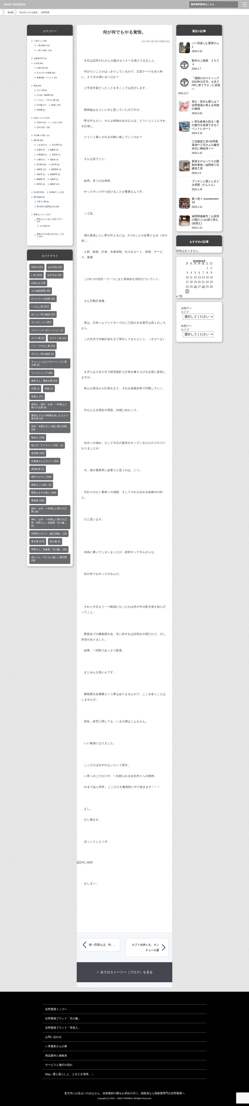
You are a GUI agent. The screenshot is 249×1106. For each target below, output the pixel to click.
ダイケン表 (58, 338)
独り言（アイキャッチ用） (47, 445)
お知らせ (38, 283)
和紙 (49, 388)
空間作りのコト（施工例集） (49, 533)
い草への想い (44, 50)
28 (203, 286)
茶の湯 (55, 541)
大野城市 (42, 155)
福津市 (41, 174)
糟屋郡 (41, 179)
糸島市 (54, 179)
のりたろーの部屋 (46, 73)
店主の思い (43, 127)
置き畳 (37, 541)
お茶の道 (42, 68)
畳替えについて (42, 215)
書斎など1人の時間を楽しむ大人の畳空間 (49, 417)
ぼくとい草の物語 (43, 314)
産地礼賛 (37, 469)
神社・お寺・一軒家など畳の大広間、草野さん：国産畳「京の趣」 (49, 522)
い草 (36, 275)
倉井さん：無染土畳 (44, 380)
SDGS (41, 122)
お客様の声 (40, 58)
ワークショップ (41, 373)
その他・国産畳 (45, 95)
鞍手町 (41, 184)
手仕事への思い (41, 135)
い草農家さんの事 (56, 1046)
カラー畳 (42, 90)
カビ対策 (45, 226)
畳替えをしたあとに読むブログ (49, 220)
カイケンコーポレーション (47, 330)
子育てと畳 (43, 202)
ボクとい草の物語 (42, 354)
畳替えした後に (41, 484)
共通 (35, 388)
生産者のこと (56, 192)
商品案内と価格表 (56, 1055)
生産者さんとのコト (45, 461)
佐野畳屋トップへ (56, 1009)
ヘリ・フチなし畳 (43, 346)
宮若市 (56, 155)
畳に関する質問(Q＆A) (48, 207)
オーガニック (41, 322)
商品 (37, 86)
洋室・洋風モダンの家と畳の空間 (49, 428)
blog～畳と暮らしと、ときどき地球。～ (69, 1074)
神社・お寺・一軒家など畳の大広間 (49, 510)
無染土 (56, 105)
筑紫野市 (55, 174)
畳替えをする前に (43, 492)
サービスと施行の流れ (59, 1064)
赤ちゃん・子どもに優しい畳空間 (49, 559)
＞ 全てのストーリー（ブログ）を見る (124, 972)
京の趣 (41, 105)
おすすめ (54, 275)
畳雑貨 (37, 500)
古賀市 (41, 150)
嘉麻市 (54, 150)
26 (195, 286)
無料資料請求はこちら (203, 4)
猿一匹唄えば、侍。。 (102, 944)
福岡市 (41, 169)
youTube (55, 267)
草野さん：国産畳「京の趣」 (49, 549)
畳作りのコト (41, 476)
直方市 (55, 164)
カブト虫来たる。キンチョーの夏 (145, 947)
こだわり (56, 122)
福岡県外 (56, 169)
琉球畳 (41, 110)
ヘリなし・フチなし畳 (48, 100)
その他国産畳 (40, 290)
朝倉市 (54, 160)
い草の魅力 (43, 45)
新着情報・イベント (47, 78)
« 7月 (179, 296)
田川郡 (41, 164)
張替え (37, 396)
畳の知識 (39, 197)
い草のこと (40, 41)
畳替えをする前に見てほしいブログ (50, 235)
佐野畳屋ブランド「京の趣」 (63, 1018)
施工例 (38, 140)
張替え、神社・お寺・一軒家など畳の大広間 (49, 406)
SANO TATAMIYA (15, 4)
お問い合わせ (53, 1036)
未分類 (10, 12)
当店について (42, 118)
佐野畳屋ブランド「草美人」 (63, 1027)
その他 (38, 63)
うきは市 (42, 145)
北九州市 (57, 145)
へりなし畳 (40, 306)
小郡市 (41, 160)
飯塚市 (54, 184)
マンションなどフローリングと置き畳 (49, 363)
